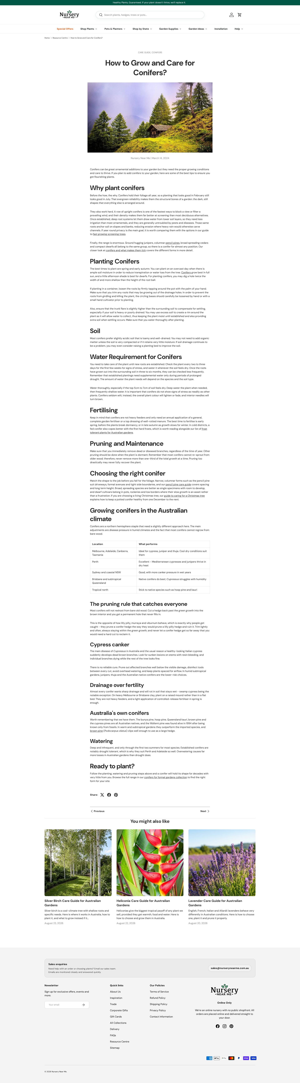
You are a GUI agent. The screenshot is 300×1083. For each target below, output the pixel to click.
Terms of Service (159, 991)
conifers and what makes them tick (126, 250)
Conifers (157, 52)
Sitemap (115, 1047)
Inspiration (116, 998)
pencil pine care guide (178, 484)
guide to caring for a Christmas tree (184, 495)
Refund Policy (157, 998)
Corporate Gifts (119, 1010)
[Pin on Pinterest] (115, 794)
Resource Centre (60, 38)
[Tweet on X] (102, 794)
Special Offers (65, 28)
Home (47, 38)
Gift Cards (116, 1016)
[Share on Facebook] (109, 794)
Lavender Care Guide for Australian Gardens (215, 903)
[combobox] (150, 15)
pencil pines (173, 242)
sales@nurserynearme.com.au (230, 968)
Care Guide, (145, 52)
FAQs (113, 1035)
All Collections (118, 1022)
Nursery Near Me (59, 1071)
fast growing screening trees (109, 234)
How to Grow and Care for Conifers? (86, 38)
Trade (113, 1004)
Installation (221, 28)
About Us (115, 991)
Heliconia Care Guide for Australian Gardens (143, 903)
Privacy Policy (158, 1010)
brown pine (96, 730)
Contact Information (161, 1016)
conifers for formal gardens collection (165, 777)
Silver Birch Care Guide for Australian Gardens (73, 903)
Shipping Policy (158, 1004)
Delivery (114, 1029)
